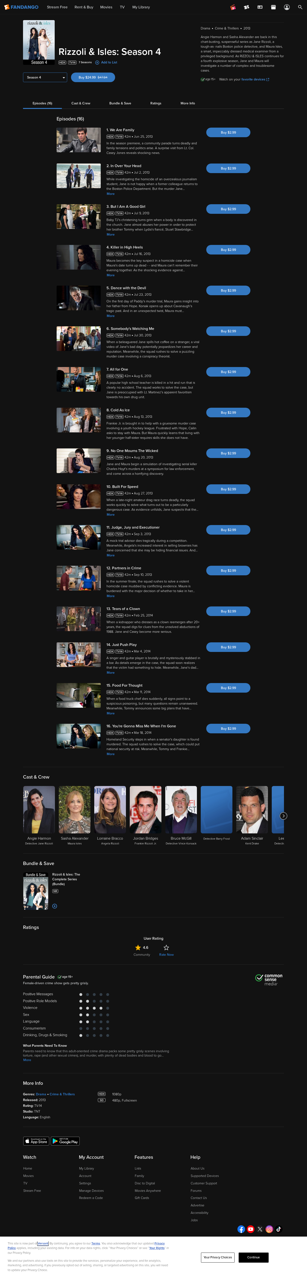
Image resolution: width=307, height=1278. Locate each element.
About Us (197, 1168)
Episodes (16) (42, 103)
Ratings (155, 103)
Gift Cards (142, 1198)
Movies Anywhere (148, 1191)
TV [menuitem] (122, 7)
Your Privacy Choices (218, 1257)
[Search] (300, 7)
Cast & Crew (80, 103)
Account (85, 1176)
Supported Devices (205, 1176)
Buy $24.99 (97, 77)
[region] (153, 1257)
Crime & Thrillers (62, 1094)
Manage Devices (91, 1191)
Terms (95, 1243)
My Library (86, 1168)
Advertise (197, 1205)
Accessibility (199, 1213)
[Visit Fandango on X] (260, 1229)
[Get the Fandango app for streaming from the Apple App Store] (36, 1141)
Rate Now (166, 955)
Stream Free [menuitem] (57, 7)
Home (27, 1168)
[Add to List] (54, 906)
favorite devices (253, 79)
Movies (28, 1176)
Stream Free (32, 1191)
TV (25, 1183)
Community (142, 955)
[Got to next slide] (283, 816)
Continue (253, 1257)
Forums (196, 1191)
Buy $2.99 (228, 132)
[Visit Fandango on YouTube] (251, 1229)
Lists (138, 1168)
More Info (188, 103)
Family (139, 1176)
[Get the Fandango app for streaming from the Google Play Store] (65, 1141)
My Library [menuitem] (141, 7)
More (111, 194)
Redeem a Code (91, 1198)
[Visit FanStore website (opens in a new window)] (273, 7)
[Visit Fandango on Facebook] (241, 1229)
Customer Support (204, 1183)
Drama (41, 1094)
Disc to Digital (145, 1183)
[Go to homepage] (22, 7)
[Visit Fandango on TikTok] (279, 1229)
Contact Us (199, 1198)
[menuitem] (260, 7)
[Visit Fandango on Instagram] (269, 1229)
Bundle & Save (120, 103)
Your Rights (157, 1248)
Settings (85, 1183)
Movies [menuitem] (106, 7)
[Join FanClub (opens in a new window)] (233, 7)
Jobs (194, 1220)
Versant (43, 1243)
